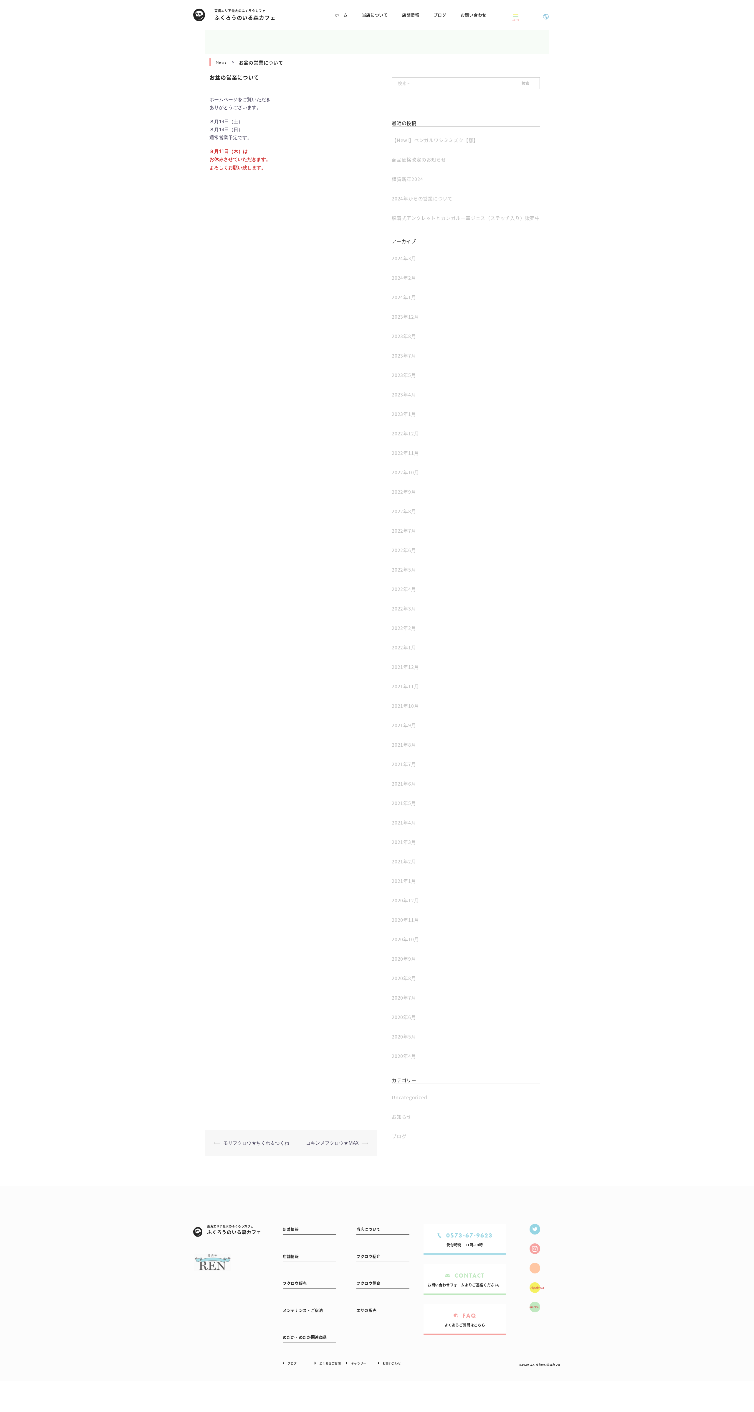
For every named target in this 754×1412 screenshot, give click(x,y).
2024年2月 (404, 277)
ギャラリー (358, 1363)
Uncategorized (409, 1097)
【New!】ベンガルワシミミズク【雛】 (435, 140)
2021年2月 (404, 861)
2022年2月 (404, 627)
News (221, 62)
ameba (534, 1307)
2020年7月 (404, 997)
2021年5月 (404, 803)
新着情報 (291, 1229)
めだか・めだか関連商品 (305, 1337)
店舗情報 (410, 15)
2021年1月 (404, 880)
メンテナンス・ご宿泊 (303, 1310)
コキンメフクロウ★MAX (332, 1143)
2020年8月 (404, 978)
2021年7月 (404, 764)
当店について (375, 15)
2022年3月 (404, 608)
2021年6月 (404, 783)
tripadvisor (535, 1288)
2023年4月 (404, 394)
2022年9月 (404, 491)
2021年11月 (405, 686)
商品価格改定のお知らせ (419, 159)
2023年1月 (404, 413)
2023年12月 (405, 316)
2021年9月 (404, 725)
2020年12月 (405, 900)
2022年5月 (404, 569)
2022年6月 (404, 550)
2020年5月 (404, 1036)
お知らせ (401, 1116)
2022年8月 (404, 511)
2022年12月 (405, 433)
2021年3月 (404, 841)
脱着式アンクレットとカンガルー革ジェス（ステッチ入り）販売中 (466, 217)
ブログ (440, 15)
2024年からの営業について (422, 198)
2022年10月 (405, 472)
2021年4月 (404, 822)
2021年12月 (405, 666)
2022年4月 (404, 589)
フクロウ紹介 (368, 1256)
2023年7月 (404, 355)
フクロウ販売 (295, 1283)
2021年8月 (404, 744)
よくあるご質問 (330, 1363)
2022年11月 (405, 452)
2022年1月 (404, 647)
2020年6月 (404, 1017)
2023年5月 (404, 374)
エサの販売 (366, 1310)
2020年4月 (404, 1055)
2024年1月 (404, 297)
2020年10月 (405, 939)
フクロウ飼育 (368, 1283)
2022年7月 (404, 530)
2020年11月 (405, 919)
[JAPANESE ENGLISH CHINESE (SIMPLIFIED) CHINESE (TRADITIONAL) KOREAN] (546, 15)
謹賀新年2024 (407, 178)
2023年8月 (404, 336)
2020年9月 (404, 958)
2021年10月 (405, 705)
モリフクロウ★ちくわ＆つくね (256, 1143)
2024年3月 (404, 258)
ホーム (341, 15)
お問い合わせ (474, 15)
